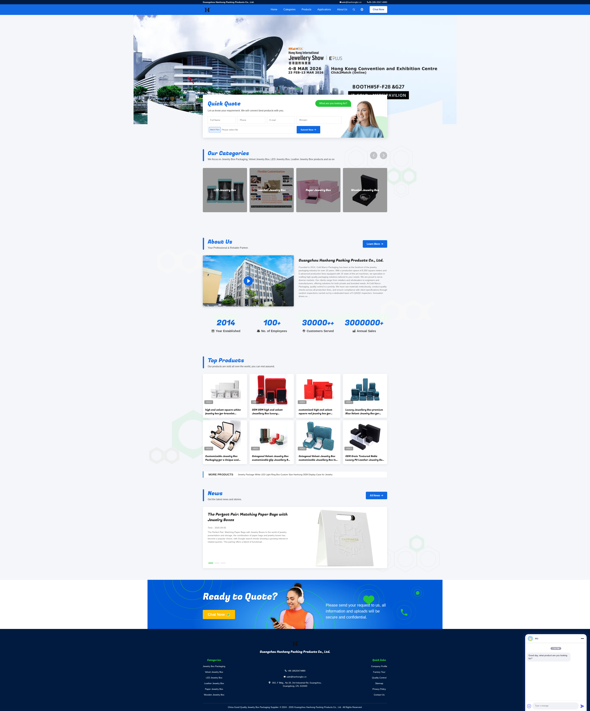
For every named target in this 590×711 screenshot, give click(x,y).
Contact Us (379, 694)
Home (274, 9)
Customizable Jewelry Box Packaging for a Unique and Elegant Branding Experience (223, 458)
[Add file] (529, 706)
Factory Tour (379, 672)
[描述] (362, 9)
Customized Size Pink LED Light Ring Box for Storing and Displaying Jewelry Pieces (278, 474)
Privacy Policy (379, 689)
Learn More (373, 244)
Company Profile (379, 666)
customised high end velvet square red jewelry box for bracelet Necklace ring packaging (315, 411)
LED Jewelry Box (214, 677)
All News (375, 495)
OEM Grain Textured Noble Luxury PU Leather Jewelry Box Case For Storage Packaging (364, 458)
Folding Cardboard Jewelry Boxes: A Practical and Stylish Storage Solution (243, 517)
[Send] (582, 706)
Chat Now (378, 9)
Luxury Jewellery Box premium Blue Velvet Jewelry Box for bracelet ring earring (364, 411)
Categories (289, 9)
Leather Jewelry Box (214, 683)
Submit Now (307, 129)
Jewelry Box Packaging (214, 666)
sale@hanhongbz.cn (352, 2)
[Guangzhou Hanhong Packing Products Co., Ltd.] (248, 280)
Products (306, 9)
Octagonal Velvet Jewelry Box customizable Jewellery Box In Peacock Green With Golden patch (317, 458)
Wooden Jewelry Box (272, 190)
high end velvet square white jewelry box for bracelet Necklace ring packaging (223, 411)
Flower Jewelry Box (365, 190)
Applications (324, 9)
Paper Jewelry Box (225, 190)
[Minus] (582, 638)
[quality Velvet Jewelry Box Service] (295, 69)
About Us (342, 9)
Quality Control (379, 677)
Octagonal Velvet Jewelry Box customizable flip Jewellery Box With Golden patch (271, 458)
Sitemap (379, 683)
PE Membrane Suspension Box (318, 190)
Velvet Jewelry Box (214, 672)
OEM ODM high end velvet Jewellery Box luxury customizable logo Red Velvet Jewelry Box (270, 411)
